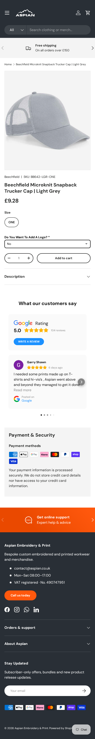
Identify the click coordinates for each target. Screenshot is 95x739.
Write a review (29, 341)
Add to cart (63, 258)
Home (8, 64)
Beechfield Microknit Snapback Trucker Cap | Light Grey (51, 64)
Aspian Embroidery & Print (31, 728)
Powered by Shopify (61, 728)
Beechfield (11, 177)
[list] (47, 120)
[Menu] (7, 13)
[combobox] (47, 30)
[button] (88, 13)
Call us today (20, 595)
